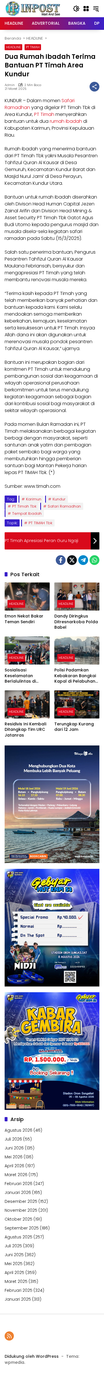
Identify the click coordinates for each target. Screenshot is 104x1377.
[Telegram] (83, 560)
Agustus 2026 (18, 1130)
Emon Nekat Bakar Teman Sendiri (24, 619)
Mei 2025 (14, 1264)
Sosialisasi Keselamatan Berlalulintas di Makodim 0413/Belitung (20, 675)
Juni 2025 (14, 1255)
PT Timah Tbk (24, 506)
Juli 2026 (13, 1139)
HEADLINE (13, 47)
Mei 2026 (14, 1157)
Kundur (59, 499)
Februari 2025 (18, 1290)
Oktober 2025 (18, 1219)
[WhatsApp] (94, 560)
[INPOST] (33, 8)
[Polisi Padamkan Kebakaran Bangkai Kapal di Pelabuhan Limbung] (76, 650)
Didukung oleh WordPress (32, 1356)
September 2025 (22, 1228)
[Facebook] (61, 560)
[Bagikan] (94, 87)
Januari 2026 (18, 1192)
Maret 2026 (16, 1175)
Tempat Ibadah (27, 513)
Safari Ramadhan (64, 506)
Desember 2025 (21, 1201)
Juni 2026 (14, 1148)
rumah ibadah (66, 121)
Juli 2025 (13, 1246)
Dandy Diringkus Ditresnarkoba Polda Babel (76, 621)
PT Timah (44, 114)
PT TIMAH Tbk (40, 523)
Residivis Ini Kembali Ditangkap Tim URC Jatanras (25, 729)
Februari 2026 (18, 1183)
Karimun (33, 499)
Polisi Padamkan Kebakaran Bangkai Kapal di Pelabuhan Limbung (75, 675)
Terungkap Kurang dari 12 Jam (74, 727)
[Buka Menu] (86, 8)
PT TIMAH (33, 47)
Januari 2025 (18, 1299)
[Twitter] (72, 560)
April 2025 (14, 1272)
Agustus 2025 (18, 1237)
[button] (76, 8)
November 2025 (21, 1210)
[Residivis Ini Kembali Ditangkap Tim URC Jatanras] (27, 704)
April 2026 (14, 1166)
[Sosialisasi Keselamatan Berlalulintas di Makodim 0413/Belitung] (27, 650)
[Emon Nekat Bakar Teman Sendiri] (27, 596)
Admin (10, 85)
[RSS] (9, 1336)
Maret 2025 (16, 1281)
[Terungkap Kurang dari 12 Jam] (76, 704)
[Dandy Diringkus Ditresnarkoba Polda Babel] (76, 596)
